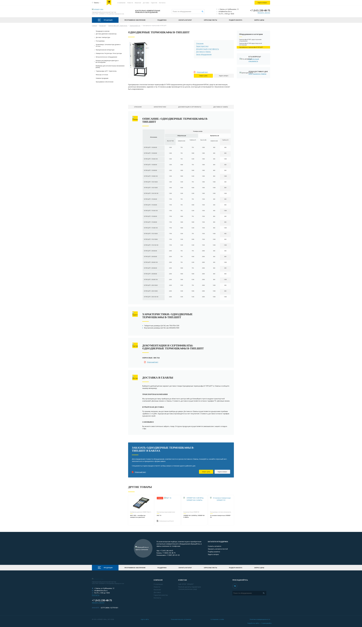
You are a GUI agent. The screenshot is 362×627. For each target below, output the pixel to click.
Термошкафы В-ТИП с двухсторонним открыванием (250, 40)
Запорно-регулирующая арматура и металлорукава (107, 61)
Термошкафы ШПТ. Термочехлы (106, 71)
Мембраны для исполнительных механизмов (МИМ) (110, 66)
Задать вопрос (223, 76)
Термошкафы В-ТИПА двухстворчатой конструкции (250, 44)
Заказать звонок (264, 13)
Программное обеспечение (134, 20)
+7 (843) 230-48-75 (169, 553)
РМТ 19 (159, 515)
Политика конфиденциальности (260, 619)
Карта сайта (145, 619)
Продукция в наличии (102, 31)
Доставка (146, 3)
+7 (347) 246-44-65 (166, 551)
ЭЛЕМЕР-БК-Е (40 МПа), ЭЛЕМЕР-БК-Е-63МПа (194, 516)
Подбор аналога (235, 20)
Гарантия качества (161, 595)
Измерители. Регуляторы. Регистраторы (109, 53)
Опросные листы (210, 20)
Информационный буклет (166, 521)
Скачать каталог (185, 20)
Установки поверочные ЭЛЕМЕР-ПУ (220, 516)
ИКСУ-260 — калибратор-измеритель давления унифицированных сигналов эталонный (139, 516)
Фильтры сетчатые (102, 75)
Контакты (162, 3)
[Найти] (202, 11)
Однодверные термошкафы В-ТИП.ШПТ (251, 47)
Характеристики (202, 46)
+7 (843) (260, 10)
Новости (130, 3)
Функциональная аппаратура (105, 50)
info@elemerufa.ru (225, 11)
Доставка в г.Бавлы (203, 52)
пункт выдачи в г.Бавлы (257, 74)
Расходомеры (100, 41)
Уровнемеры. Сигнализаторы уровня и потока (108, 45)
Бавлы (96, 3)
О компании (121, 3)
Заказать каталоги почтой (218, 549)
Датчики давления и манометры (106, 34)
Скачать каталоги (214, 546)
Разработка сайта (259, 623)
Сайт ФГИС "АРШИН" (186, 584)
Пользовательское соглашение (181, 619)
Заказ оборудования (203, 54)
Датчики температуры (103, 37)
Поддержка (161, 20)
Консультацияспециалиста (253, 60)
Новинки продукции (102, 78)
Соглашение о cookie (217, 619)
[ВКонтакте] (234, 585)
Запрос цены (259, 20)
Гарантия (154, 3)
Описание (199, 43)
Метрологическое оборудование (106, 57)
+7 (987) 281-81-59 (173, 555)
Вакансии (138, 3)
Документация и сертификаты (207, 49)
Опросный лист (202, 72)
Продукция (108, 20)
